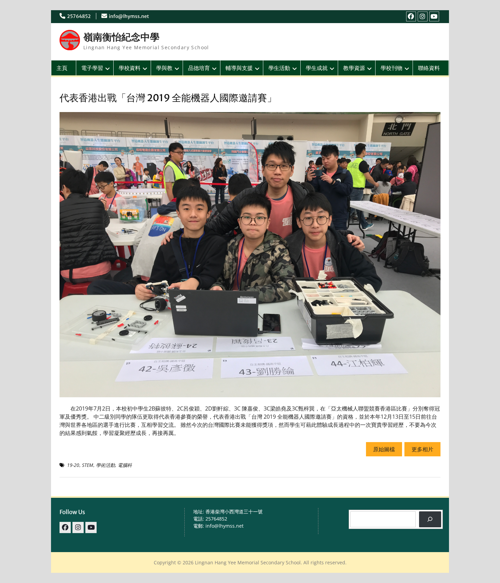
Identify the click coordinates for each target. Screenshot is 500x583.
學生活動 (279, 68)
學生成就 (317, 68)
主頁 (61, 68)
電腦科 (125, 465)
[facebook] (411, 16)
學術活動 (105, 465)
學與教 (164, 68)
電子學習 (92, 68)
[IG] (423, 16)
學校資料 (129, 68)
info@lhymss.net (129, 16)
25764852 (79, 16)
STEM (87, 465)
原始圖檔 (384, 449)
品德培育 (199, 68)
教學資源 (354, 68)
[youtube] (434, 16)
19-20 (73, 465)
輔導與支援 (239, 68)
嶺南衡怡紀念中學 (121, 37)
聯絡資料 (429, 68)
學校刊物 (391, 68)
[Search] (430, 519)
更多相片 (422, 449)
